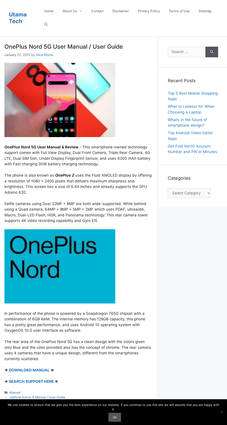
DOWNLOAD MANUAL (29, 370)
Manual (15, 392)
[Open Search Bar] (46, 24)
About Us (70, 11)
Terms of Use (179, 11)
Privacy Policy (149, 11)
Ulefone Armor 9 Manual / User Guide (37, 397)
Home (49, 11)
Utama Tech (18, 17)
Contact (97, 11)
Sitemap (205, 11)
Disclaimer (120, 11)
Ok (115, 417)
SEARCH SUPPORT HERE (31, 381)
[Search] (211, 52)
